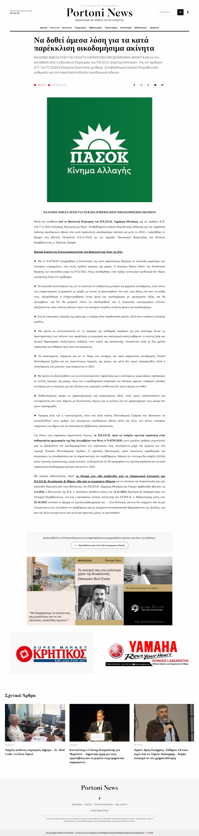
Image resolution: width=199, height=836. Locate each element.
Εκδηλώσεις (77, 804)
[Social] (187, 12)
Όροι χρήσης (121, 804)
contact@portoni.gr (99, 810)
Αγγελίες (88, 804)
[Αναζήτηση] (180, 12)
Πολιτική (41, 84)
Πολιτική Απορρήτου (103, 804)
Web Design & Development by (135, 833)
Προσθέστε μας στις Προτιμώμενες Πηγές (100, 545)
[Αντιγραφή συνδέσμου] (162, 85)
